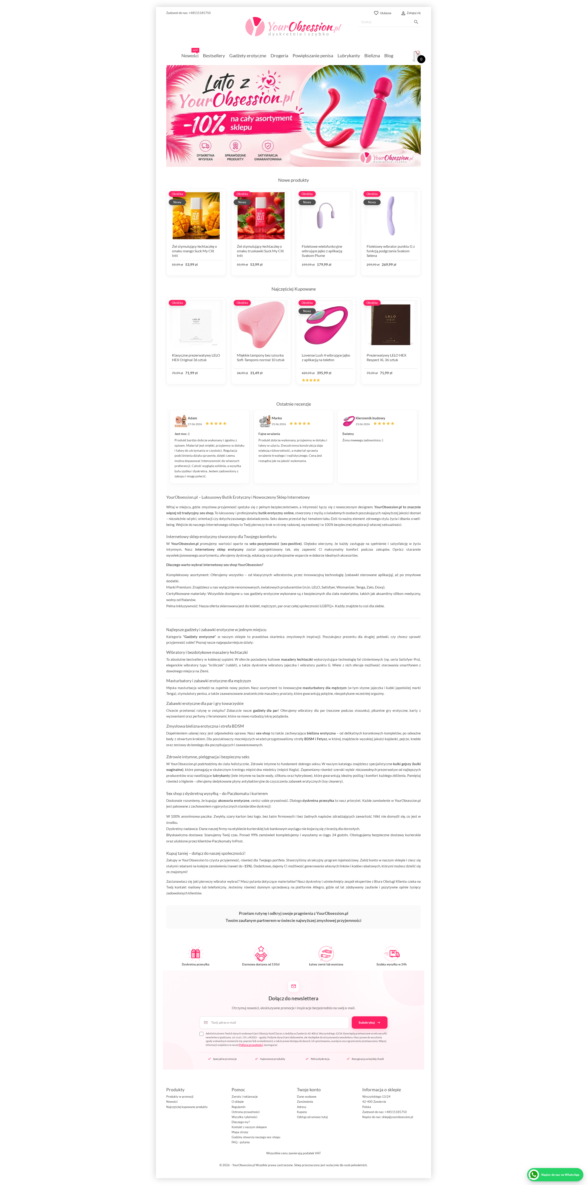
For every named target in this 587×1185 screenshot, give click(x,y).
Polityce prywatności (251, 1044)
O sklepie (238, 1101)
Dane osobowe (306, 1096)
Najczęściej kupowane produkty (187, 1107)
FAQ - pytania (241, 1142)
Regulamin (238, 1107)
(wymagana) (296, 1039)
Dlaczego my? (241, 1122)
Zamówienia (305, 1101)
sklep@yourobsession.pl (397, 1117)
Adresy (301, 1107)
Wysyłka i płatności (244, 1117)
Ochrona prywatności (246, 1112)
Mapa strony (240, 1132)
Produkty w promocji (179, 1096)
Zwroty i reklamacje (245, 1096)
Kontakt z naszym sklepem (249, 1127)
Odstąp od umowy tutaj (312, 1117)
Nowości (171, 1101)
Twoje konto (309, 1089)
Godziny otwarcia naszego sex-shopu (256, 1137)
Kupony (302, 1112)
